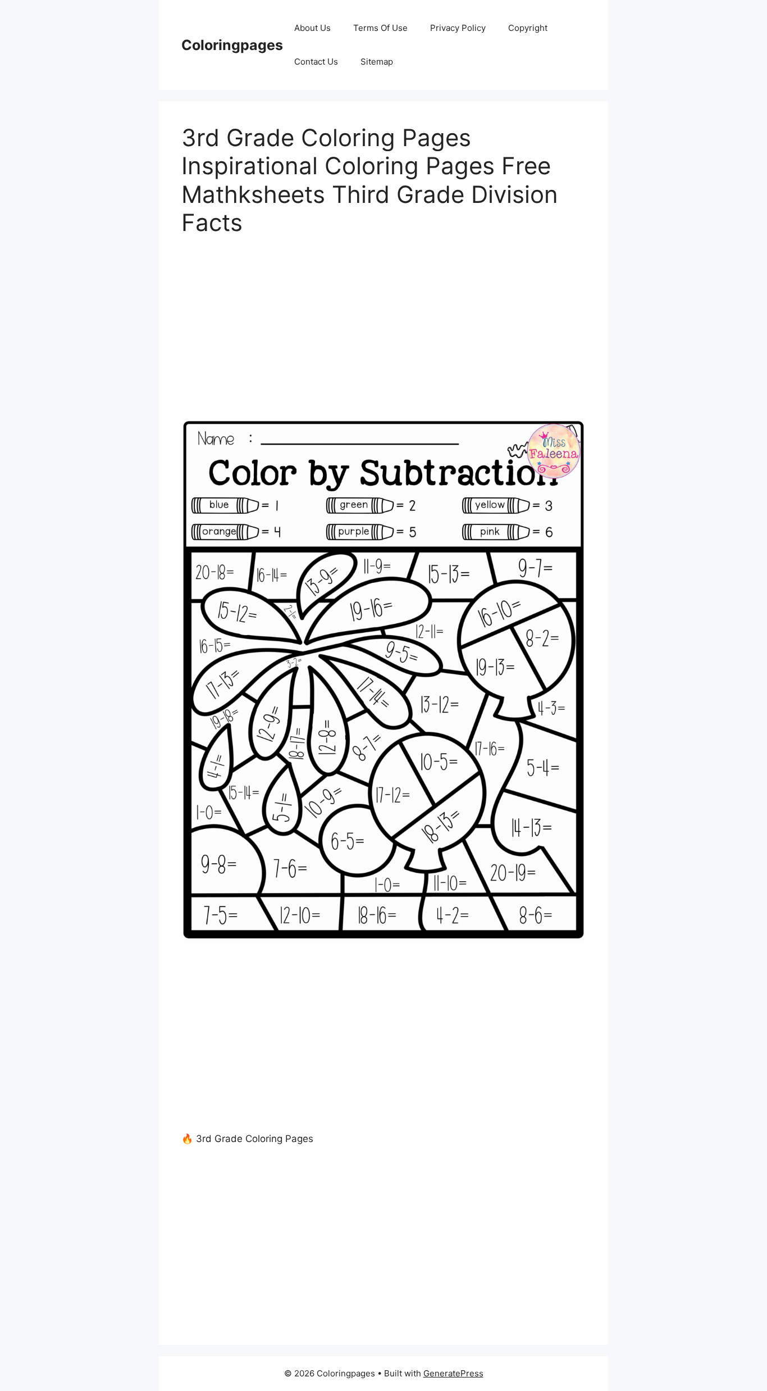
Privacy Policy (458, 27)
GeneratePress (453, 1373)
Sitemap (376, 61)
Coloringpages (232, 45)
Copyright (527, 27)
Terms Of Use (380, 27)
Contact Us (316, 61)
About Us (312, 27)
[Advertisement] (383, 335)
